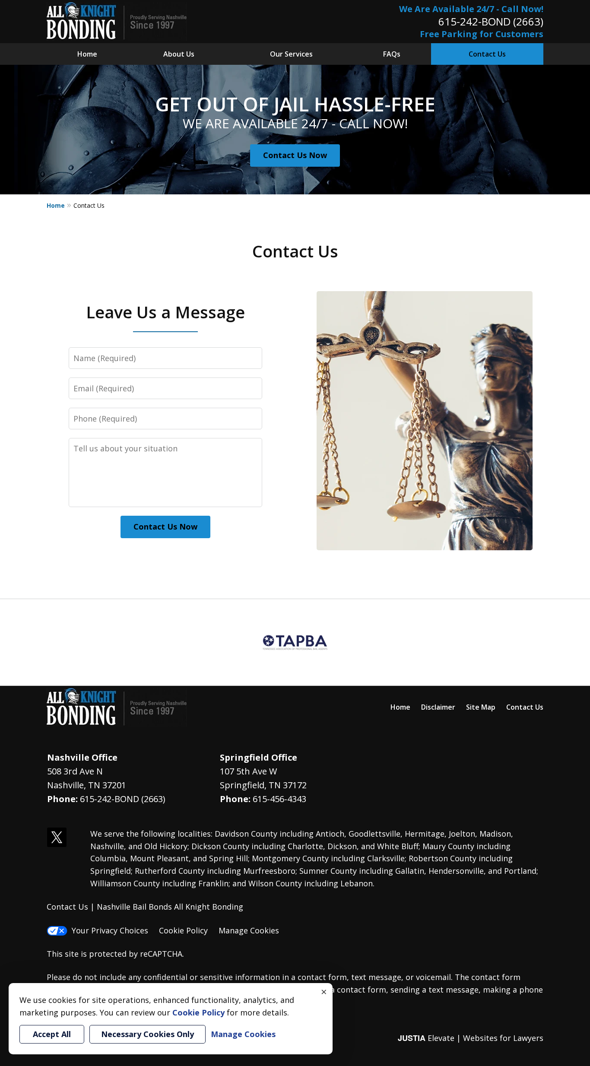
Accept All (52, 1034)
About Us (178, 54)
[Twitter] (57, 838)
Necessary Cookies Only (147, 1034)
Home (87, 54)
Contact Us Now (295, 155)
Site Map (480, 707)
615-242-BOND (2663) (490, 21)
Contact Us (487, 54)
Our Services (291, 54)
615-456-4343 (279, 799)
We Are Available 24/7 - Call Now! (471, 9)
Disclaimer (438, 707)
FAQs (391, 54)
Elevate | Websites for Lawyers (470, 1038)
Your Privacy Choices (110, 930)
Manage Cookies (249, 930)
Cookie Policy (183, 930)
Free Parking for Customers (481, 34)
